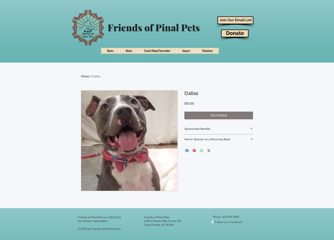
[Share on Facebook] (187, 150)
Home (85, 76)
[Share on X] (209, 150)
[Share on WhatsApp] (201, 150)
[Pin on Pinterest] (194, 150)
